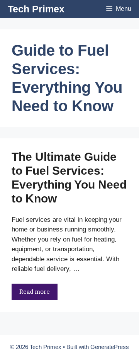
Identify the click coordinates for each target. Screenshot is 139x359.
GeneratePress (109, 347)
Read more (34, 291)
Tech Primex (36, 8)
